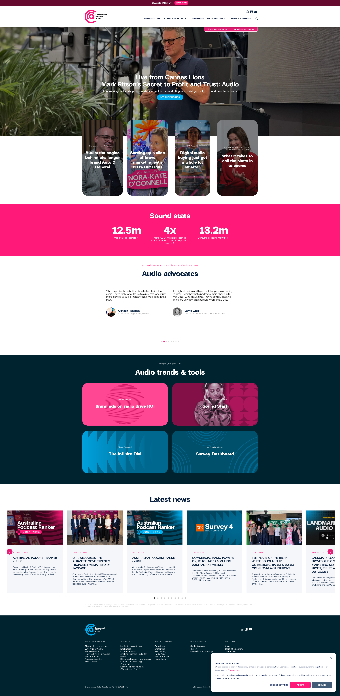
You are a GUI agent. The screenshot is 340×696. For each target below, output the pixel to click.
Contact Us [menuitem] (230, 651)
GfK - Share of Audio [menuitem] (130, 669)
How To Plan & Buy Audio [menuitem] (97, 654)
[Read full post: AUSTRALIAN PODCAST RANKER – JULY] (35, 527)
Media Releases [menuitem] (197, 646)
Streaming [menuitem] (160, 649)
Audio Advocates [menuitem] (93, 659)
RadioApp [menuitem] (160, 654)
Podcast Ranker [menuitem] (128, 651)
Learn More (181, 3)
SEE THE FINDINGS (170, 97)
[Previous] (9, 552)
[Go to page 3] (166, 341)
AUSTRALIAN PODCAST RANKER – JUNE (154, 559)
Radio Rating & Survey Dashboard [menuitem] (131, 647)
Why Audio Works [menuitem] (94, 649)
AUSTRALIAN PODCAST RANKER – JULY (35, 559)
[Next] (330, 552)
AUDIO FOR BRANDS (175, 18)
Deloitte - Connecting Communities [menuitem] (131, 662)
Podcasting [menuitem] (160, 651)
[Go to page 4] (168, 341)
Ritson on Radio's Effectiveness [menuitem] (135, 659)
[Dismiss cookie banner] (331, 658)
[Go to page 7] (176, 341)
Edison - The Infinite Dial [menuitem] (132, 666)
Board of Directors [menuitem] (234, 649)
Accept (300, 685)
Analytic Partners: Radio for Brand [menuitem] (133, 655)
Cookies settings (279, 685)
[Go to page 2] (164, 341)
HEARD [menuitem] (193, 649)
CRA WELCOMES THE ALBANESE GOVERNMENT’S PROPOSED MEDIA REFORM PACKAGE (91, 563)
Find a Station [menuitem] (92, 656)
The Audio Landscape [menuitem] (96, 646)
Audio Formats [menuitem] (92, 651)
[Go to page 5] (171, 341)
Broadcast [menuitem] (160, 646)
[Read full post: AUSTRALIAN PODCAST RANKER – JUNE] (154, 527)
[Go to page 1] (161, 341)
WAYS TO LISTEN (216, 18)
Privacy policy (233, 670)
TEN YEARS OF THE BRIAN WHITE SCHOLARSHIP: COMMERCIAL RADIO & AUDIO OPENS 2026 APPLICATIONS (273, 563)
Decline (322, 685)
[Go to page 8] (178, 341)
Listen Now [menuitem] (160, 659)
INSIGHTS (197, 18)
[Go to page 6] (173, 341)
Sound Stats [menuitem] (91, 661)
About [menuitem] (228, 646)
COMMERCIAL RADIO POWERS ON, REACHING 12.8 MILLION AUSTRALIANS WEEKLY (213, 561)
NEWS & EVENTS (240, 18)
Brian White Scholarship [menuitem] (201, 651)
